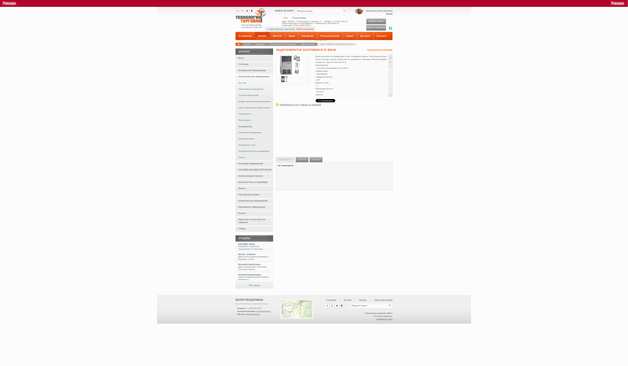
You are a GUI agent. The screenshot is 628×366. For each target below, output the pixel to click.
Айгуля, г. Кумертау (246, 254)
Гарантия (302, 160)
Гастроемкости (244, 114)
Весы (241, 58)
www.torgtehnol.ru (253, 314)
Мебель (242, 188)
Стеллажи (243, 64)
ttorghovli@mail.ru (263, 311)
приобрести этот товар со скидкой (300, 104)
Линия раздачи (244, 120)
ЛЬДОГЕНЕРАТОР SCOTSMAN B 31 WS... (337, 44)
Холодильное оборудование (252, 70)
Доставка (365, 36)
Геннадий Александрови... (250, 274)
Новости (277, 36)
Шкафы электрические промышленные (254, 101)
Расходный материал (249, 194)
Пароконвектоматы (246, 139)
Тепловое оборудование (248, 95)
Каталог (262, 36)
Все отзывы (254, 285)
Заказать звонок (376, 21)
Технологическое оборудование (283, 44)
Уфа (285, 18)
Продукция (260, 44)
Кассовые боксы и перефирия (253, 182)
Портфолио (308, 36)
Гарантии (362, 300)
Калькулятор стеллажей (379, 50)
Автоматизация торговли (250, 176)
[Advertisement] (334, 133)
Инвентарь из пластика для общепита (251, 221)
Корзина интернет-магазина (379, 10)
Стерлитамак (299, 18)
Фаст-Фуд (242, 83)
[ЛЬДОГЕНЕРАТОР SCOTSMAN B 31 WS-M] (290, 74)
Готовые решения (330, 36)
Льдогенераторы (308, 44)
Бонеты (242, 213)
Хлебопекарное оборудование (250, 89)
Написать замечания (376, 28)
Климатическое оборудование (253, 201)
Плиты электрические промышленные (254, 108)
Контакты (382, 36)
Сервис (350, 36)
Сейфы (242, 228)
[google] (242, 12)
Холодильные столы (246, 145)
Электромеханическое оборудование (254, 151)
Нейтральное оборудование (250, 132)
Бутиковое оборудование (250, 163)
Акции (291, 36)
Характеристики (285, 160)
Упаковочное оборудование (251, 207)
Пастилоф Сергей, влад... (249, 264)
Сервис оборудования (383, 300)
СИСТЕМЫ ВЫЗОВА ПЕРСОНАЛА (255, 170)
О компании (245, 36)
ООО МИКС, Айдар (246, 244)
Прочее (241, 157)
